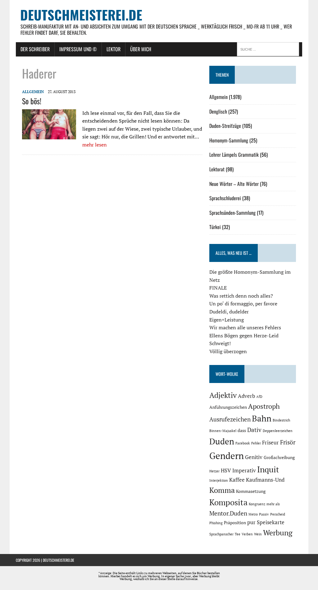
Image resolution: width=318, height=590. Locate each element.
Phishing (216, 523)
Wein (258, 534)
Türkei (215, 227)
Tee (237, 534)
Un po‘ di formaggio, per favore (243, 303)
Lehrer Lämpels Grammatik (234, 154)
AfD (259, 396)
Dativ (254, 430)
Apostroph (264, 406)
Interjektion (218, 480)
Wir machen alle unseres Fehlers (245, 327)
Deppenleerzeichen (278, 431)
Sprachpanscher (221, 534)
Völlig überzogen (228, 351)
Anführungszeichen (228, 407)
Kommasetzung (251, 491)
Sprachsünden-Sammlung (232, 212)
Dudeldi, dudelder (229, 311)
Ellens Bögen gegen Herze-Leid (244, 335)
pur (251, 522)
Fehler (256, 443)
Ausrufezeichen (230, 419)
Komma (222, 490)
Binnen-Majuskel (222, 431)
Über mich (140, 49)
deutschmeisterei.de (58, 560)
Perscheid (277, 514)
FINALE (218, 287)
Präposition (235, 522)
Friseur (270, 442)
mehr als (273, 504)
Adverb (246, 396)
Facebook (242, 443)
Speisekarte (270, 522)
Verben (247, 534)
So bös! (31, 100)
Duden (221, 441)
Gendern (226, 456)
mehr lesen (94, 144)
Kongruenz (257, 504)
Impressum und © (78, 49)
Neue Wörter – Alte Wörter (234, 183)
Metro (253, 514)
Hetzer (214, 471)
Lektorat (217, 169)
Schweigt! (220, 343)
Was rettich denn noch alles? (241, 295)
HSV (226, 470)
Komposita (228, 502)
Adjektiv (223, 395)
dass (242, 430)
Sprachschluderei (225, 198)
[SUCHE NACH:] (269, 48)
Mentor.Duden (228, 513)
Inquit (268, 469)
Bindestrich (281, 420)
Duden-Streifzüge (225, 125)
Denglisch (218, 111)
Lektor (113, 49)
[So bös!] (49, 135)
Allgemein (33, 91)
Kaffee (237, 479)
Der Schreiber (35, 49)
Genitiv (253, 457)
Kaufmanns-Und (265, 479)
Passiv (264, 514)
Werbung (278, 533)
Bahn (261, 418)
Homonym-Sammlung (228, 140)
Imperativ (244, 470)
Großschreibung (279, 457)
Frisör (287, 442)
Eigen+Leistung (226, 319)
